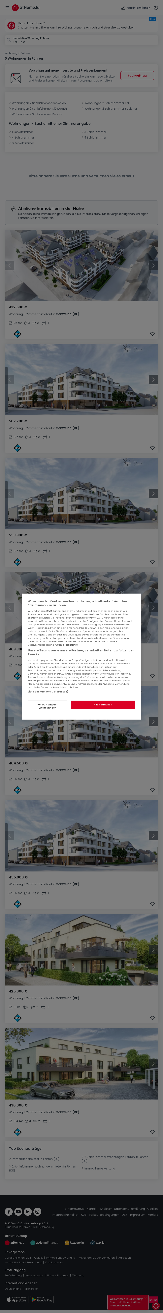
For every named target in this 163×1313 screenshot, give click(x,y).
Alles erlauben (103, 704)
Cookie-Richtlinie (66, 644)
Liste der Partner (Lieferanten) (48, 691)
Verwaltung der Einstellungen (47, 706)
